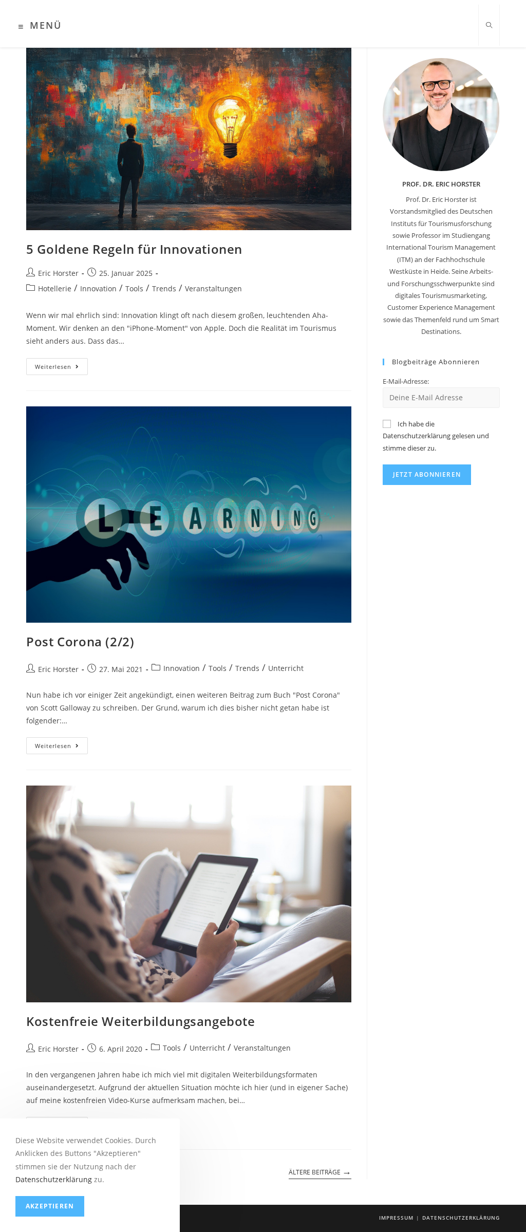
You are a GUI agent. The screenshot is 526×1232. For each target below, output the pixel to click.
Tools (134, 288)
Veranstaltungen (213, 288)
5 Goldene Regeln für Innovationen (134, 248)
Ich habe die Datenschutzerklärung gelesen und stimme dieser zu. (436, 436)
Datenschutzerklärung (461, 1217)
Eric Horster (58, 273)
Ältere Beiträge (320, 1171)
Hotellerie (54, 288)
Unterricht (286, 668)
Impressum (396, 1217)
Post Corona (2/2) (80, 641)
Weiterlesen (61, 368)
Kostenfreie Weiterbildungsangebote (140, 1021)
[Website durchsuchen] (489, 25)
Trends (164, 288)
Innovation (98, 288)
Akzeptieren (50, 1206)
